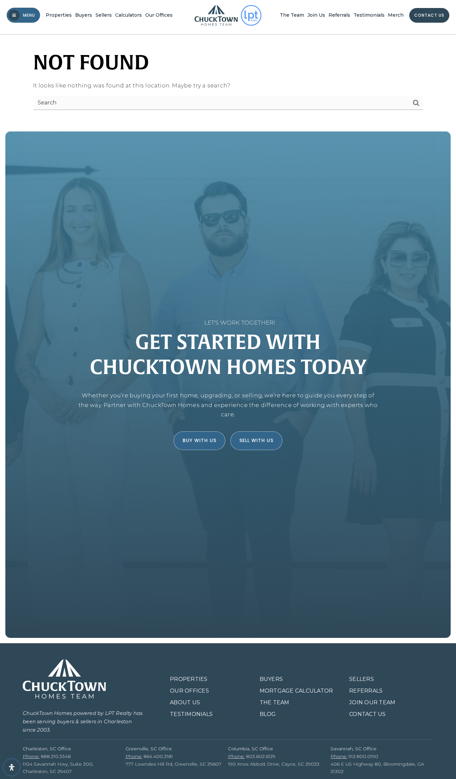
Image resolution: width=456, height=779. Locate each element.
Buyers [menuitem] (83, 15)
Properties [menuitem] (59, 15)
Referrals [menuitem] (339, 15)
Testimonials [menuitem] (369, 15)
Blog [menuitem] (268, 714)
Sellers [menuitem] (103, 15)
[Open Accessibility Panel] (12, 767)
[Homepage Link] (228, 14)
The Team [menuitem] (292, 15)
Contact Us (429, 15)
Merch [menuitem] (396, 15)
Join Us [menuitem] (316, 15)
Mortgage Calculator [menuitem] (296, 691)
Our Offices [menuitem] (159, 15)
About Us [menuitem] (185, 702)
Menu (28, 15)
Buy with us (199, 440)
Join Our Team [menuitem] (372, 702)
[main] (228, 63)
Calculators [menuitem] (128, 15)
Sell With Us (256, 440)
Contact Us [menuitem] (367, 714)
